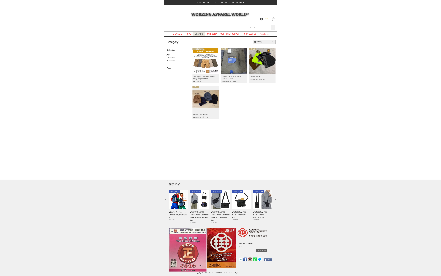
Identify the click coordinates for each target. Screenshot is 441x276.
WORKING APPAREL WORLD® (220, 14)
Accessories (171, 57)
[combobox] (264, 42)
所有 (168, 55)
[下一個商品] (275, 199)
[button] (220, 2)
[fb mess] (259, 259)
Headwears (171, 60)
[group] (220, 206)
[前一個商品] (165, 199)
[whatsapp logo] (255, 259)
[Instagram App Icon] (250, 259)
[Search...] (273, 27)
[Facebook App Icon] (245, 259)
